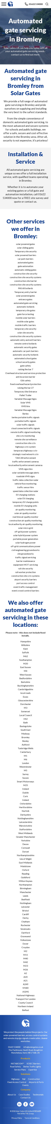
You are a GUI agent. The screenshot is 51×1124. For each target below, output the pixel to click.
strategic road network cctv (25, 454)
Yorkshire (25, 840)
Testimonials (38, 1094)
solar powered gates (25, 244)
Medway (25, 733)
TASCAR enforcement (25, 458)
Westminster (25, 766)
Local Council (25, 715)
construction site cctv (26, 443)
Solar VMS (25, 402)
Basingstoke (25, 726)
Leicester (25, 906)
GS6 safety (25, 380)
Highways (15, 1079)
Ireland (25, 788)
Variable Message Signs (25, 399)
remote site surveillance (26, 439)
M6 (25, 759)
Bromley (25, 737)
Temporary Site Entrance (25, 391)
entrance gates (25, 299)
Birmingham (25, 888)
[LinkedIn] (19, 1104)
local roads (25, 693)
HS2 (26, 719)
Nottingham (25, 903)
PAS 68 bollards (25, 288)
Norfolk (25, 811)
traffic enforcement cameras (25, 461)
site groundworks (25, 553)
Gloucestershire (25, 700)
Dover (25, 943)
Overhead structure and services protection (25, 373)
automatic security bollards (25, 354)
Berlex (25, 413)
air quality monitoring (25, 509)
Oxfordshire (25, 803)
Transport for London (25, 999)
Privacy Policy (17, 1118)
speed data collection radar (25, 491)
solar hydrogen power (25, 542)
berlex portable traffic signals (25, 417)
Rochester (25, 925)
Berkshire (25, 682)
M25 (25, 785)
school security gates (25, 362)
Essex (25, 696)
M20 (25, 663)
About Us (12, 1094)
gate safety (25, 365)
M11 (25, 954)
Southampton (25, 660)
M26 (25, 969)
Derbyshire (25, 814)
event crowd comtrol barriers (25, 590)
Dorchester (25, 704)
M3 (25, 707)
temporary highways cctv (25, 450)
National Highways (26, 995)
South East (25, 729)
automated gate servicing (25, 303)
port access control (26, 583)
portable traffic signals (25, 421)
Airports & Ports (36, 1082)
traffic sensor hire (25, 487)
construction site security (25, 273)
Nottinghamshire (25, 818)
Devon (25, 844)
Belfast (25, 1010)
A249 (25, 984)
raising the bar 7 (25, 369)
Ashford (25, 744)
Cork (25, 796)
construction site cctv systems (25, 575)
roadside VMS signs (25, 476)
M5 (25, 770)
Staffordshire (25, 829)
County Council (25, 1002)
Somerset (25, 711)
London (25, 763)
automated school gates (25, 358)
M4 (25, 671)
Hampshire (25, 641)
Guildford (25, 877)
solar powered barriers (25, 255)
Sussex (25, 777)
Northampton (25, 884)
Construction (34, 1079)
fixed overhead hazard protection (25, 384)
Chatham (25, 921)
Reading (25, 873)
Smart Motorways (25, 781)
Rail (23, 1079)
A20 (25, 977)
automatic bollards (25, 306)
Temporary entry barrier (25, 292)
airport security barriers (25, 579)
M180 (25, 988)
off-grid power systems (25, 531)
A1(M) (25, 991)
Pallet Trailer (25, 395)
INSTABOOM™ (17, 1063)
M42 (25, 962)
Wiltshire (25, 645)
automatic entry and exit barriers (25, 340)
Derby (26, 918)
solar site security (25, 332)
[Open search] (47, 4)
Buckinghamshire (25, 685)
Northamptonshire (25, 855)
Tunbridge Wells (25, 748)
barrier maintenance (25, 561)
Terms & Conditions (32, 1118)
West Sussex (25, 674)
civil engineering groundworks (26, 550)
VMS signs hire (26, 469)
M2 (25, 951)
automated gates (25, 262)
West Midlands (25, 833)
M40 (25, 958)
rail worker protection (25, 572)
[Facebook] (25, 1104)
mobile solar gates (25, 321)
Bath (25, 722)
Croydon (25, 947)
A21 (25, 980)
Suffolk (25, 652)
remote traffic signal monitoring (25, 432)
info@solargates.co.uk (33, 1047)
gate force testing (25, 314)
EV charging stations (25, 494)
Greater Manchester (25, 836)
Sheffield (25, 899)
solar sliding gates (25, 247)
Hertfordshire (25, 807)
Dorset (25, 851)
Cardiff (25, 914)
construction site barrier (25, 281)
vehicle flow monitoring (25, 483)
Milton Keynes (25, 881)
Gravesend (26, 936)
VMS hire (25, 406)
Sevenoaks (25, 929)
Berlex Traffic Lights (32, 1066)
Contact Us (25, 1097)
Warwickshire (25, 825)
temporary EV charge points (26, 502)
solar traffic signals (25, 424)
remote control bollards (25, 343)
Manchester (25, 892)
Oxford (25, 870)
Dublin (25, 792)
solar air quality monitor (25, 513)
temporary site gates (25, 310)
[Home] (10, 2)
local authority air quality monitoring (25, 524)
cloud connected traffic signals (25, 428)
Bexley (25, 741)
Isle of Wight (26, 859)
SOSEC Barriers (33, 1063)
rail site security (25, 568)
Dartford (25, 932)
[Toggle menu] (3, 4)
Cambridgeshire (25, 689)
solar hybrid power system (25, 535)
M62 (25, 656)
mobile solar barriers (25, 317)
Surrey (26, 774)
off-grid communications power (25, 546)
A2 (25, 973)
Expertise (33, 1070)
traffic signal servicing (25, 557)
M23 (25, 965)
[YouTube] (32, 1104)
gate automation (25, 266)
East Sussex (25, 667)
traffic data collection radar (25, 480)
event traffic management (25, 587)
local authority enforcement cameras (25, 465)
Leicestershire (25, 822)
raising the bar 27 (25, 387)
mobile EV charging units (25, 505)
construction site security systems (25, 277)
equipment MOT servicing (25, 564)
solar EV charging (25, 498)
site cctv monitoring (25, 435)
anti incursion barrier (25, 376)
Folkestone (25, 940)
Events (26, 1085)
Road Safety (15, 1066)
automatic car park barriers (25, 351)
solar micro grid (25, 528)
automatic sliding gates (25, 269)
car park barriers (25, 258)
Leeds (25, 895)
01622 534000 (36, 4)
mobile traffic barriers (25, 325)
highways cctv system (25, 446)
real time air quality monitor (25, 516)
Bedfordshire (25, 678)
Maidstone (25, 866)
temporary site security (25, 328)
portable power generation (25, 539)
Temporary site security (26, 251)
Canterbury (25, 752)
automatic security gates (25, 347)
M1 (25, 755)
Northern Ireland (25, 1006)
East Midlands (25, 862)
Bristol (25, 910)
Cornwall (25, 847)
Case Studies (24, 1094)
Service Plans (20, 1070)
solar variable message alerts (25, 472)
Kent (25, 648)
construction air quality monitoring (25, 520)
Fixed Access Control (16, 1082)
